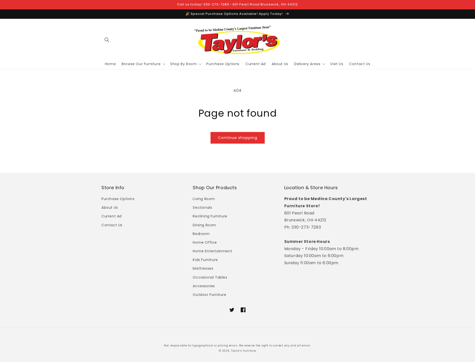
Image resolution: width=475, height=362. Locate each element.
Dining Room (204, 225)
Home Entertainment (212, 251)
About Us (109, 207)
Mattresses (203, 268)
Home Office (205, 242)
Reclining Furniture (210, 216)
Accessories (204, 286)
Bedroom (201, 233)
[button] (106, 39)
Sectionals (202, 207)
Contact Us (111, 225)
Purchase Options (118, 198)
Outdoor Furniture (209, 294)
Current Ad (111, 216)
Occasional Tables (210, 277)
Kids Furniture (205, 259)
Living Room (204, 198)
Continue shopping (237, 137)
